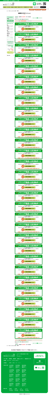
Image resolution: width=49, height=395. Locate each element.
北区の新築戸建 (18, 369)
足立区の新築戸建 (11, 365)
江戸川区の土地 (11, 371)
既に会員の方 (43, 0)
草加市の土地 (17, 380)
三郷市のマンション (11, 385)
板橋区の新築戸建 (24, 369)
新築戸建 (10, 362)
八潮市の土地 (23, 380)
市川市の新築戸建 (24, 374)
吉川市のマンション (18, 385)
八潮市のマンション (24, 381)
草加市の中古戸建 (18, 379)
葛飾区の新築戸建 (24, 365)
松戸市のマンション (11, 376)
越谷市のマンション (11, 381)
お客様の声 (15, 7)
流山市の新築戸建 (18, 374)
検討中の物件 (43, 9)
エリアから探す (11, 390)
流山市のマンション (18, 376)
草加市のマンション (18, 381)
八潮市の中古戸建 (24, 379)
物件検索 (5, 7)
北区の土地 (17, 371)
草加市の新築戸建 (18, 378)
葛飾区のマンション (24, 367)
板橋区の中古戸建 (24, 370)
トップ (7, 10)
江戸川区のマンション (11, 372)
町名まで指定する (10, 19)
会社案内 (31, 7)
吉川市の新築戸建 (18, 383)
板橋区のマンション (24, 372)
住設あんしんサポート (20, 7)
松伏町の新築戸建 (24, 383)
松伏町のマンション (24, 385)
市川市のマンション (24, 376)
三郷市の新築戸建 (11, 383)
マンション (19, 362)
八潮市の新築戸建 (24, 378)
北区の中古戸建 (18, 370)
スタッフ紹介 (8, 7)
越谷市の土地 (10, 380)
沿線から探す (8, 55)
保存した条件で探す (38, 9)
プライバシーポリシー (15, 360)
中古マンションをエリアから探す (12, 10)
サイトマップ (9, 360)
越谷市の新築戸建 (11, 378)
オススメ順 (18, 19)
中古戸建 (13, 362)
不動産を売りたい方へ (26, 7)
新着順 (20, 19)
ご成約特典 (12, 7)
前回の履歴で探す (32, 9)
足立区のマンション (11, 367)
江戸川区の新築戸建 (11, 369)
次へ (41, 343)
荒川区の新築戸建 (18, 365)
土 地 (16, 362)
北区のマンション (18, 372)
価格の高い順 (26, 19)
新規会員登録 (37, 0)
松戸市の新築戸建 (11, 374)
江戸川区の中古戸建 (11, 370)
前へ (33, 343)
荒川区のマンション (18, 367)
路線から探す (10, 389)
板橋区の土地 (23, 371)
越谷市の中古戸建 (11, 379)
